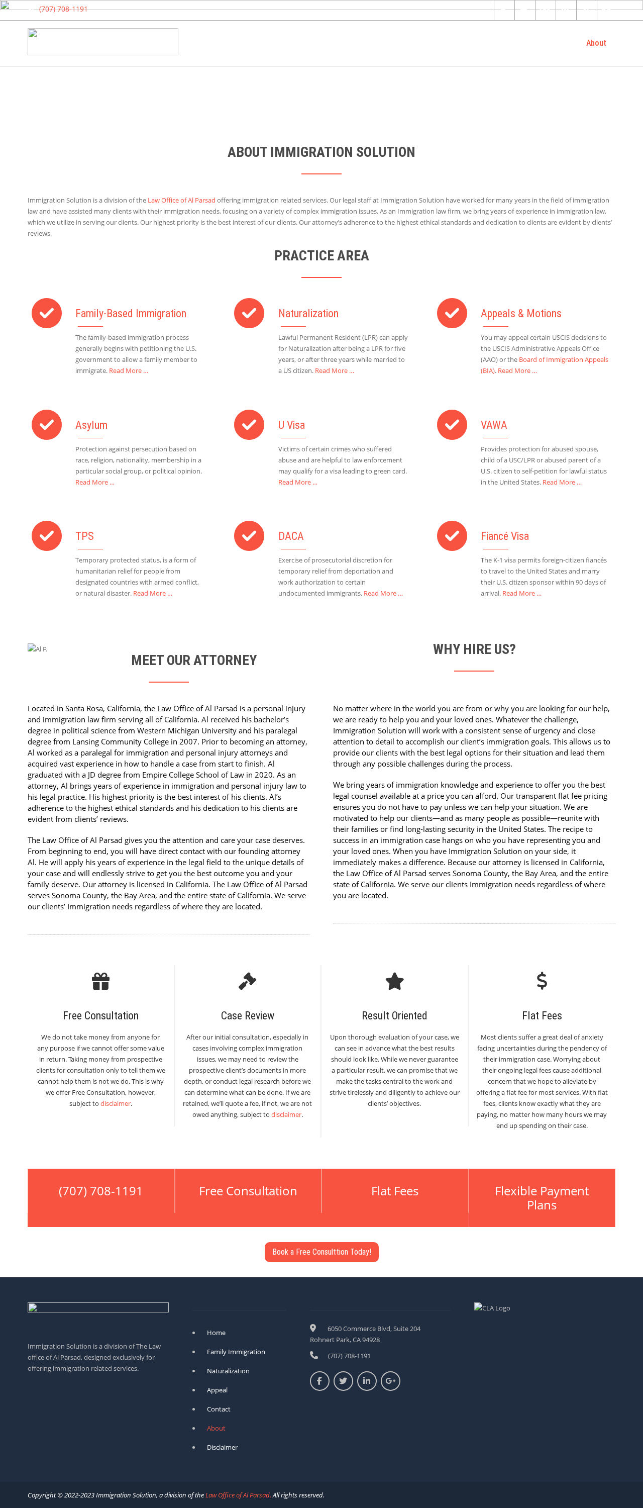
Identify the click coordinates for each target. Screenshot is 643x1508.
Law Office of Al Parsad (182, 200)
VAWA (494, 425)
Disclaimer (222, 1447)
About (596, 43)
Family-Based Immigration (130, 313)
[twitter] (523, 10)
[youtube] (606, 10)
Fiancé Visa (505, 536)
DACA (291, 536)
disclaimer (115, 1103)
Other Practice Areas (486, 43)
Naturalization (285, 43)
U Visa (291, 425)
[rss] (585, 10)
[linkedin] (565, 10)
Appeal (421, 43)
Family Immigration (360, 43)
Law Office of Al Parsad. (237, 1494)
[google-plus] (544, 10)
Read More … (128, 370)
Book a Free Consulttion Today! (321, 1252)
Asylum (91, 425)
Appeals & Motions (521, 313)
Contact (554, 43)
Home (233, 43)
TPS (84, 536)
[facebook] (503, 10)
